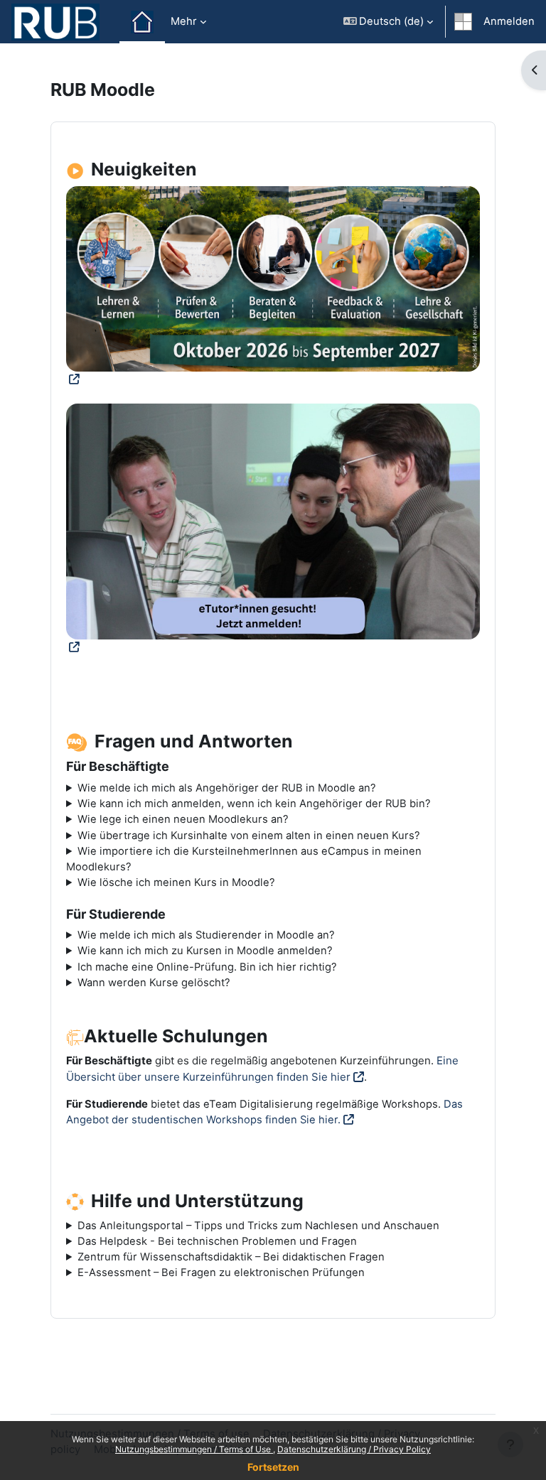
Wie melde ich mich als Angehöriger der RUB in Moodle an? (226, 788)
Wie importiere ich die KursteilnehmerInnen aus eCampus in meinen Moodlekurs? (244, 859)
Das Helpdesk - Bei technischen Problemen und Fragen (217, 1241)
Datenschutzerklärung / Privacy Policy (354, 1449)
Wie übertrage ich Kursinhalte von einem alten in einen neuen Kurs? (248, 835)
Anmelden (509, 21)
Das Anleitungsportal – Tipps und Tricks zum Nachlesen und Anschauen (258, 1225)
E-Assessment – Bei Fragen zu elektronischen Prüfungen (221, 1272)
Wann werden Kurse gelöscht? (153, 982)
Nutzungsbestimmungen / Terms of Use (194, 1449)
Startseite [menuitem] (142, 22)
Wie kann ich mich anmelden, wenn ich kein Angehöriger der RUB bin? (254, 803)
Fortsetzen (273, 1467)
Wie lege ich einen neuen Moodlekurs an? (183, 819)
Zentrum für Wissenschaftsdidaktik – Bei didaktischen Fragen (231, 1257)
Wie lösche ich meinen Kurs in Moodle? (176, 882)
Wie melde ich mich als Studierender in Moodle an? (206, 935)
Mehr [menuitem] (184, 21)
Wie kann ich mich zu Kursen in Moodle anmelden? (205, 950)
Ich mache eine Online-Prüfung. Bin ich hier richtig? (207, 967)
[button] (388, 21)
